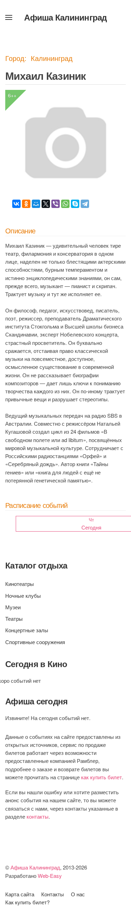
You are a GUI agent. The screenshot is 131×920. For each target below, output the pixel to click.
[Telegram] (85, 204)
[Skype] (75, 204)
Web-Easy (50, 875)
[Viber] (55, 204)
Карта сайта (19, 894)
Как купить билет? (27, 902)
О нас (78, 894)
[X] (46, 204)
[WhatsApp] (65, 204)
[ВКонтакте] (16, 204)
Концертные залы (26, 630)
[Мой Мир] (36, 204)
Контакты (52, 894)
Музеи (13, 607)
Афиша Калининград (65, 17)
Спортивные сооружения (35, 641)
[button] (8, 17)
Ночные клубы (23, 595)
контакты (38, 816)
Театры (14, 618)
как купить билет (101, 777)
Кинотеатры (19, 583)
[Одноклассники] (26, 204)
